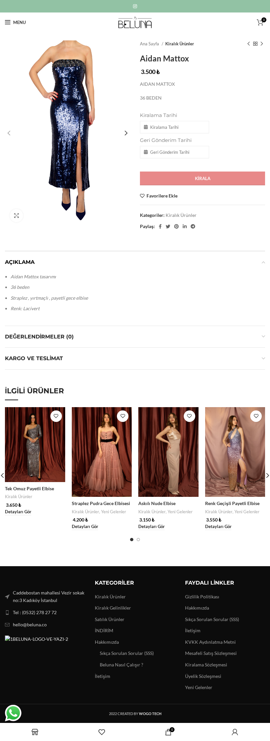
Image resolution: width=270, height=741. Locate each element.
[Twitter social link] (168, 226)
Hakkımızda (107, 642)
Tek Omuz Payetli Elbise (29, 488)
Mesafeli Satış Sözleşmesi (211, 653)
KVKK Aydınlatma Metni (210, 642)
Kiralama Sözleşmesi (206, 664)
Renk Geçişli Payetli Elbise (232, 503)
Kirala (202, 178)
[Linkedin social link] (185, 226)
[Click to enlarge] (16, 215)
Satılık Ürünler (109, 619)
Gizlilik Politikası (202, 596)
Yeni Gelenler (113, 511)
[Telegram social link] (193, 226)
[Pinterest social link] (176, 226)
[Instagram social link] (135, 6)
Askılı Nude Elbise (157, 503)
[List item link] (45, 612)
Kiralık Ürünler (179, 43)
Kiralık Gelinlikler (113, 608)
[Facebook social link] (160, 226)
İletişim (102, 676)
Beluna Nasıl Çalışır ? (121, 664)
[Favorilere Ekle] (56, 416)
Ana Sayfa (150, 43)
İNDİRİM (104, 630)
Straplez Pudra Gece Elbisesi (101, 503)
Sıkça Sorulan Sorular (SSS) (127, 653)
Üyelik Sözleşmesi (203, 676)
